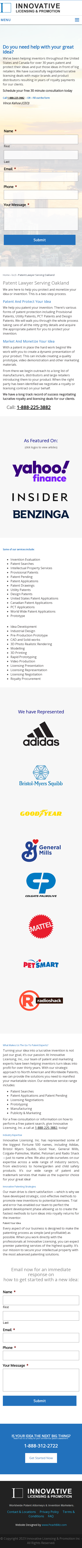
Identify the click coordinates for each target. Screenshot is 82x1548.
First (7, 146)
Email (10, 169)
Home (6, 275)
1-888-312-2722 (41, 1445)
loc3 (14, 275)
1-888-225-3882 (15, 97)
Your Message (16, 205)
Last (7, 161)
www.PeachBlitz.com (54, 1525)
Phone (10, 187)
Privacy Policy (49, 1512)
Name (10, 131)
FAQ (51, 1516)
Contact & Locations (21, 1512)
